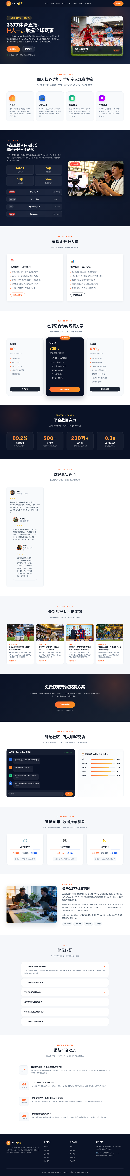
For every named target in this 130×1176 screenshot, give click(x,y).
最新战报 (46, 1157)
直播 (52, 3)
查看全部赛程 (17, 295)
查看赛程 (28, 49)
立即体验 (118, 3)
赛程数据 (46, 1150)
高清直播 (46, 1146)
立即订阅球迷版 (65, 390)
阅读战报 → (12, 661)
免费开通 (25, 389)
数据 (58, 3)
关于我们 (72, 1154)
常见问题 (88, 3)
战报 (75, 3)
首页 (46, 3)
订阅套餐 (46, 1154)
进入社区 (72, 1161)
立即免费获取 (65, 704)
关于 (80, 3)
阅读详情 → (72, 661)
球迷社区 (46, 1161)
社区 (69, 3)
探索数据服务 (77, 295)
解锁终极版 (105, 389)
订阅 (63, 3)
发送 (69, 793)
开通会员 (72, 1157)
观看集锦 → (42, 661)
